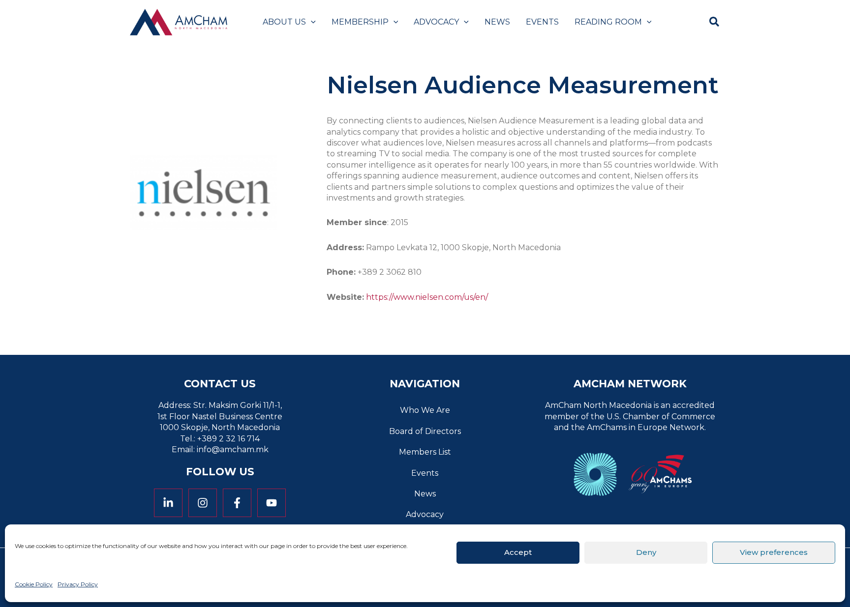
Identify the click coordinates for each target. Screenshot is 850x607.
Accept (518, 552)
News (425, 493)
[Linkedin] (168, 503)
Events (424, 473)
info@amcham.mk (233, 449)
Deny (646, 552)
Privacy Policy (78, 584)
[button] (311, 22)
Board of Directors (425, 431)
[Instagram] (202, 503)
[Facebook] (237, 503)
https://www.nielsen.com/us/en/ (427, 297)
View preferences (774, 552)
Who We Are (425, 410)
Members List (425, 452)
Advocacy (425, 514)
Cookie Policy (34, 584)
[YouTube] (271, 503)
